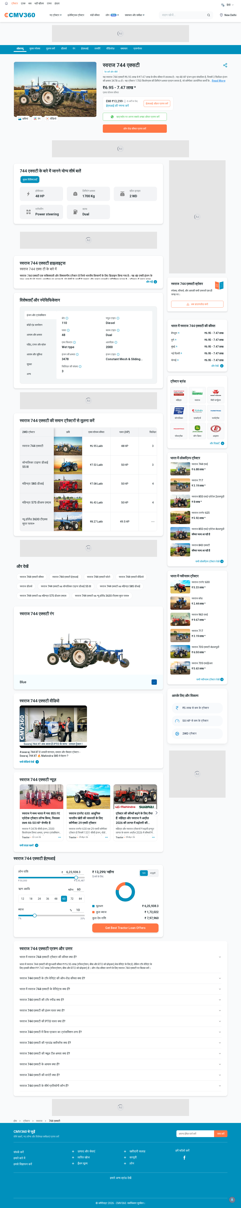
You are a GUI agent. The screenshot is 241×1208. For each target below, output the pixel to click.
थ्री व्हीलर (39, 3)
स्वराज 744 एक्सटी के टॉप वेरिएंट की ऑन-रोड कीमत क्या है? (52, 978)
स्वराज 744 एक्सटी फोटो (98, 576)
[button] (225, 65)
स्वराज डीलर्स (26, 586)
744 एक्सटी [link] (54, 1120)
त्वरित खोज (84, 1157)
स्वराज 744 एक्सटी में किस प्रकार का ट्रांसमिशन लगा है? (51, 1032)
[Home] (20, 15)
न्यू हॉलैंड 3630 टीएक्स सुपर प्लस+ (34, 521)
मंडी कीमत (95, 15)
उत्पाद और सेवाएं (86, 1151)
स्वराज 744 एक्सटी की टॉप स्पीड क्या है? (42, 1000)
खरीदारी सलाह (137, 1151)
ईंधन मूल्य (83, 1163)
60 (64, 898)
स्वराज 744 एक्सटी (32, 446)
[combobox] (230, 5)
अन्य (29, 373)
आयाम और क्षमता (34, 334)
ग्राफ (144, 873)
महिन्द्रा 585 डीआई (33, 483)
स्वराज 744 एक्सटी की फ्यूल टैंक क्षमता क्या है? (45, 1053)
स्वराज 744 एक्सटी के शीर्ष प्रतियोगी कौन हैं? (44, 1086)
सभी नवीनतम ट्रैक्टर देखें (208, 679)
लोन (110, 15)
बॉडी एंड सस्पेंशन (34, 324)
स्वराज (39, 1120)
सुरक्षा (29, 364)
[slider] (76, 878)
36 (47, 898)
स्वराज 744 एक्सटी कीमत (32, 576)
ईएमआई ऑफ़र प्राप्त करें (157, 103)
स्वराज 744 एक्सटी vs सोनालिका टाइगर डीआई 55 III (66, 586)
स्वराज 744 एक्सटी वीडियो (131, 576)
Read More (218, 80)
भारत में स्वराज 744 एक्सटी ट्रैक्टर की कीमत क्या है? (48, 957)
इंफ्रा (57, 3)
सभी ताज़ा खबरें (27, 845)
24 (39, 898)
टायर (49, 3)
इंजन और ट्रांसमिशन (36, 315)
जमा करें (220, 1133)
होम (15, 1120)
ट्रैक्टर (14, 3)
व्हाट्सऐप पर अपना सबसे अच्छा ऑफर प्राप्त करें (137, 116)
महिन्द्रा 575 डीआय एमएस (36, 502)
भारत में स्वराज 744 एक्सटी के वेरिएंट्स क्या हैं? (45, 989)
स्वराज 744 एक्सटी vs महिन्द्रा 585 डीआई (120, 586)
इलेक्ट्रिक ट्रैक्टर (76, 15)
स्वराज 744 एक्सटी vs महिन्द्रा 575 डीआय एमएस (43, 595)
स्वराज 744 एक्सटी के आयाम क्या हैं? (39, 1064)
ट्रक (23, 3)
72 (71, 898)
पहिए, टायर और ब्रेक (36, 344)
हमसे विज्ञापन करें (23, 1164)
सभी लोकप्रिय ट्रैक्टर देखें (207, 561)
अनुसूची (152, 873)
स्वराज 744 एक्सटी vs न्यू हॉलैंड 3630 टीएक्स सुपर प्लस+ (102, 595)
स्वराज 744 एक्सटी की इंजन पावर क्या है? (42, 1010)
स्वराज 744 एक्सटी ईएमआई (65, 576)
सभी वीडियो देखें (27, 761)
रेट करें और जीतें (110, 72)
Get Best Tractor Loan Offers (125, 928)
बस (29, 3)
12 (22, 898)
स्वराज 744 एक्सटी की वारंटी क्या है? (40, 1075)
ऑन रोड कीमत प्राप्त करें (134, 128)
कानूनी (133, 1157)
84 (80, 898)
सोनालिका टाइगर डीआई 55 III (35, 465)
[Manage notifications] (232, 1200)
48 (55, 898)
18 (30, 898)
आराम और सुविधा (34, 354)
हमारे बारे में (19, 1158)
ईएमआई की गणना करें (117, 105)
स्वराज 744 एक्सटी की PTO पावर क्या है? (42, 1021)
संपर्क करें (19, 1152)
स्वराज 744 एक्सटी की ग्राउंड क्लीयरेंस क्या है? (45, 1043)
